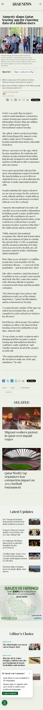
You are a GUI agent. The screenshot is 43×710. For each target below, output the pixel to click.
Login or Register (10, 693)
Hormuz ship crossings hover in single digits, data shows (14, 569)
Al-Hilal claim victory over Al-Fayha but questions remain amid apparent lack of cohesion (15, 557)
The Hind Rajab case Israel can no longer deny (15, 645)
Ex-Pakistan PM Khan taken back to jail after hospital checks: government (12, 544)
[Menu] (2, 4)
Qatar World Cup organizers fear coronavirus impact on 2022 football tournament (20, 480)
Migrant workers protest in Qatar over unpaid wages (21, 435)
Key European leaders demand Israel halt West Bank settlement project (13, 521)
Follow (36, 100)
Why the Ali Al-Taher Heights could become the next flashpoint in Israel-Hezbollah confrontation (14, 661)
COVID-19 (8, 392)
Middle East (7, 642)
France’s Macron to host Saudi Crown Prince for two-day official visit (13, 532)
